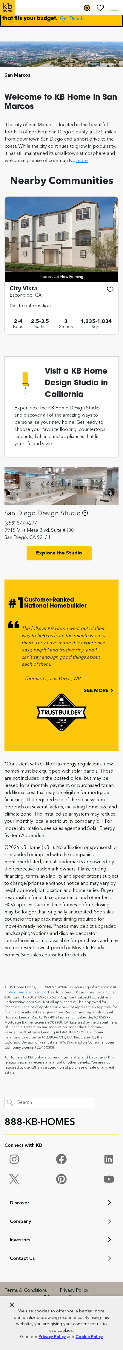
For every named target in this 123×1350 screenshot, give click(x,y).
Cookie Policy (89, 1337)
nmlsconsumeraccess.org (25, 992)
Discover (19, 1203)
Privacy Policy (52, 1337)
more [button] (82, 160)
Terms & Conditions (25, 1290)
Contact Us (22, 1258)
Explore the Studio (59, 553)
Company (20, 1221)
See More (97, 690)
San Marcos (17, 75)
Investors (20, 1240)
